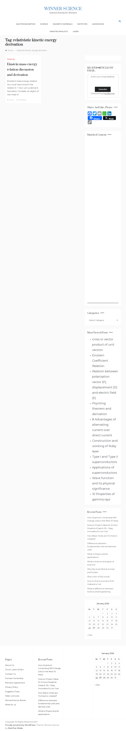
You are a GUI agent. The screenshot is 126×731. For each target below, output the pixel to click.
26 (89, 628)
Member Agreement (15, 683)
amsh (11, 100)
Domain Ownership (14, 678)
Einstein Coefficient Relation (100, 361)
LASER (76, 31)
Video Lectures (12, 696)
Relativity (11, 59)
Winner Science (63, 9)
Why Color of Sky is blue (98, 576)
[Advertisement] (102, 221)
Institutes (82, 24)
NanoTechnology (59, 31)
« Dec (90, 635)
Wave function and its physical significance (103, 483)
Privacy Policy (11, 687)
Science (44, 24)
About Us (9, 665)
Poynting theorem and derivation (101, 408)
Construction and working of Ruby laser (105, 446)
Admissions (98, 24)
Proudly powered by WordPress (20, 725)
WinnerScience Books (15, 700)
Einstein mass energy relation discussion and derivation (22, 69)
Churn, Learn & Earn (14, 669)
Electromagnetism (25, 24)
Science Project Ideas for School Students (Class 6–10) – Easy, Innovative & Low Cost (102, 528)
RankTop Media (15, 728)
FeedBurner (109, 93)
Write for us (10, 704)
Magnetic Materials (62, 24)
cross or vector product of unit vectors (103, 344)
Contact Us (10, 674)
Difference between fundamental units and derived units (101, 546)
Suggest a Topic (12, 691)
